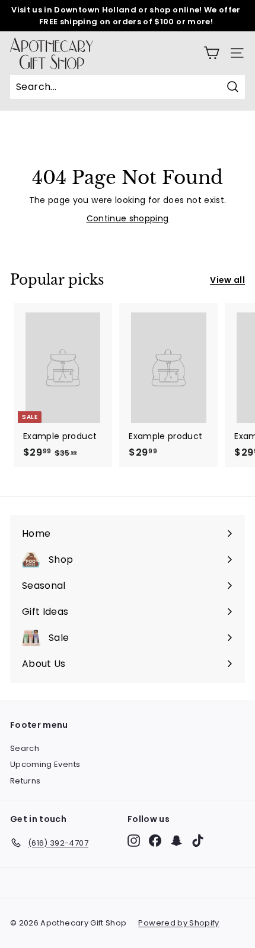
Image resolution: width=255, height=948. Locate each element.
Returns (25, 780)
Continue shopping (128, 218)
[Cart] (211, 53)
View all (227, 280)
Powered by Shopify (178, 922)
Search (24, 748)
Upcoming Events (45, 764)
